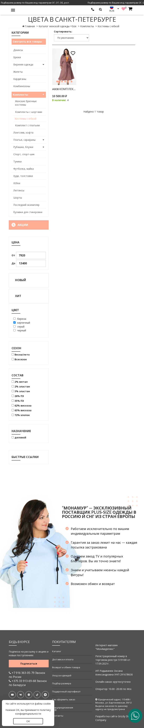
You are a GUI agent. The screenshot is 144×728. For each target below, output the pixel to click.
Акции (23, 225)
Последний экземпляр (26, 205)
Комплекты (87, 26)
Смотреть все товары (27, 41)
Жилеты (18, 71)
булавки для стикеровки (27, 212)
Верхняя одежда (23, 64)
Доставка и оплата (62, 659)
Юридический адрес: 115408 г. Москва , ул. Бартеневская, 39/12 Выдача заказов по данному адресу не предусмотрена (113, 704)
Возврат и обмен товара (66, 667)
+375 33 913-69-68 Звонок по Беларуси (28, 683)
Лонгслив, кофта (23, 132)
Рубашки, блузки (23, 147)
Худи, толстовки (23, 176)
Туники (17, 161)
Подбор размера (61, 683)
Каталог (56, 651)
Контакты (57, 715)
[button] (58, 81)
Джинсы (18, 50)
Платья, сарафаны (24, 139)
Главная (30, 26)
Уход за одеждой (61, 675)
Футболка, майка (23, 168)
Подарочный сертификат (66, 691)
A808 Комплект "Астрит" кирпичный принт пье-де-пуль (64, 89)
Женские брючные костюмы (26, 102)
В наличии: (59, 100)
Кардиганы (19, 79)
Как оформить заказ (63, 699)
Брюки (17, 57)
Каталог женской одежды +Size (57, 26)
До (13, 263)
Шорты (17, 197)
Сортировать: (63, 31)
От (13, 255)
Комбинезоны (21, 86)
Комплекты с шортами (28, 112)
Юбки (16, 183)
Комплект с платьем (27, 125)
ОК (28, 721)
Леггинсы (18, 190)
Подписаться (28, 663)
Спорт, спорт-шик (24, 154)
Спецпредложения (62, 707)
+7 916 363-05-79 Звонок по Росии (27, 675)
